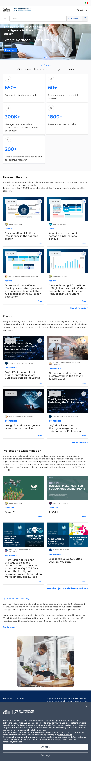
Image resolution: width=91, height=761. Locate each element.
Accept (45, 747)
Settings (45, 755)
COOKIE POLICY (65, 735)
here (77, 701)
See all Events (78, 442)
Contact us (9, 627)
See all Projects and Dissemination (66, 588)
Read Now (10, 50)
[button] (2, 40)
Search (85, 18)
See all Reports (78, 308)
